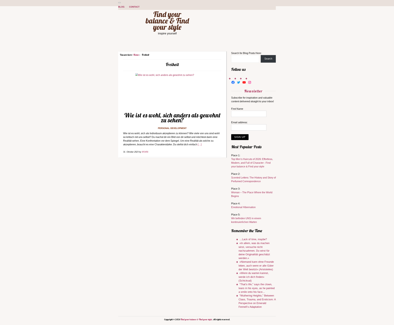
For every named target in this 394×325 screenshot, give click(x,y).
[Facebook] (233, 82)
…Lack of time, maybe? (253, 239)
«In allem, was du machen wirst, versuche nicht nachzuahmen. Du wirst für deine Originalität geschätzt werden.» (254, 251)
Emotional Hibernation (243, 207)
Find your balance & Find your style (167, 21)
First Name (237, 109)
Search (268, 58)
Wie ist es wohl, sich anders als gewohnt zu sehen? (172, 117)
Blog (121, 7)
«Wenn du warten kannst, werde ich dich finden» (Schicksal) (254, 277)
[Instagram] (249, 82)
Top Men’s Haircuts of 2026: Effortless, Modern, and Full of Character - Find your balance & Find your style (252, 163)
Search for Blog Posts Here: (246, 53)
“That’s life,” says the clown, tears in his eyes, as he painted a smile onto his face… (257, 288)
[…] (199, 144)
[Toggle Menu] (119, 2)
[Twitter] (238, 82)
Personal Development (172, 128)
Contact (134, 7)
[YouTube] (244, 82)
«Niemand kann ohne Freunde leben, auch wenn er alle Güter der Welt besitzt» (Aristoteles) (256, 265)
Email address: (239, 122)
